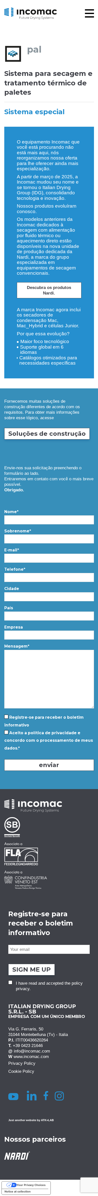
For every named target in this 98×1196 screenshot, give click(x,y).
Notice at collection (18, 1191)
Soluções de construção (47, 433)
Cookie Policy (21, 1071)
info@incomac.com (32, 1051)
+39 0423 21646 (28, 1045)
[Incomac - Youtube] (14, 1096)
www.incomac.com (31, 1056)
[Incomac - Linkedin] (32, 1096)
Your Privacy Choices (31, 1185)
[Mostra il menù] (89, 13)
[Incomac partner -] (49, 827)
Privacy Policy (21, 1063)
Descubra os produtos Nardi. (49, 290)
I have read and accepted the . (49, 986)
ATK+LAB (47, 1120)
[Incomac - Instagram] (61, 1096)
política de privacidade (52, 732)
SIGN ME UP (31, 969)
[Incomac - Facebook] (47, 1096)
